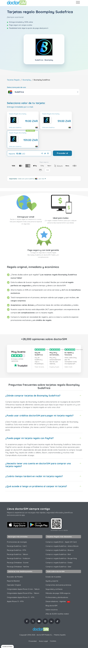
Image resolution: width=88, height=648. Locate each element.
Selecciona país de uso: (16, 87)
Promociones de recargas (17, 542)
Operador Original (14, 585)
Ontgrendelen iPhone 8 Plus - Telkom (23, 593)
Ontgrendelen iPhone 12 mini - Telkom (23, 589)
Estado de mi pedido (53, 577)
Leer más (42, 179)
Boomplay (27, 80)
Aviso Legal (43, 641)
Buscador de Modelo (15, 577)
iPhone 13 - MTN (15, 601)
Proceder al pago (62, 154)
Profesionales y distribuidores (57, 597)
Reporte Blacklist (13, 581)
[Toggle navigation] (78, 3)
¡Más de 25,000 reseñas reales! (57, 614)
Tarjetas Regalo (13, 80)
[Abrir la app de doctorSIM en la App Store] (17, 525)
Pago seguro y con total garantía (43, 250)
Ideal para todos (60, 218)
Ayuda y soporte (52, 581)
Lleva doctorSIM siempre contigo (28, 508)
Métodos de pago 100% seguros (58, 593)
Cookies (53, 641)
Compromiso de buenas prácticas (58, 585)
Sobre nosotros (52, 610)
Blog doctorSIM (51, 606)
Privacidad (32, 641)
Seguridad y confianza (54, 589)
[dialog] (7, 646)
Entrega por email (25, 217)
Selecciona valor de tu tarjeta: (26, 103)
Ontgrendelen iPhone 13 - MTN (20, 597)
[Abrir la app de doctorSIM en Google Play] (39, 525)
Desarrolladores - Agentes (58, 601)
